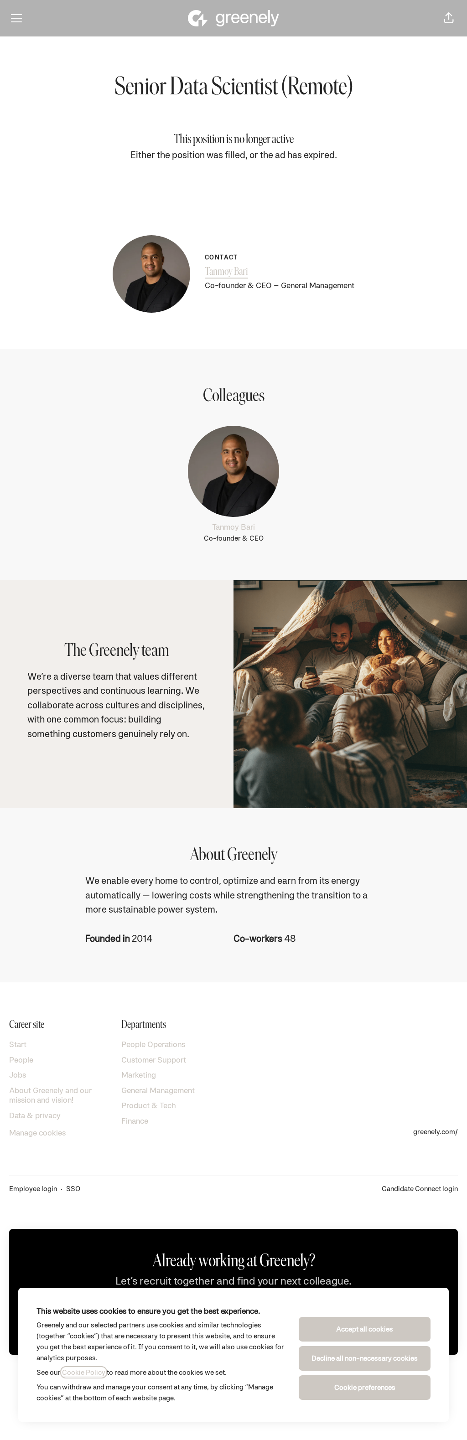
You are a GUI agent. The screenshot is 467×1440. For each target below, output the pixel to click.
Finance (134, 1120)
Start (17, 1044)
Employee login (33, 1188)
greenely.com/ (435, 1131)
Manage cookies (37, 1132)
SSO (73, 1188)
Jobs (17, 1074)
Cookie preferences (364, 1387)
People (21, 1059)
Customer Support (153, 1059)
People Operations (153, 1044)
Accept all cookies (364, 1329)
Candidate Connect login (420, 1188)
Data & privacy (35, 1115)
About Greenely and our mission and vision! (50, 1095)
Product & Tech (148, 1105)
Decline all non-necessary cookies (364, 1358)
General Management (158, 1090)
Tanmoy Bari (226, 272)
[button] (449, 18)
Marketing (138, 1074)
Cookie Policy (83, 1372)
